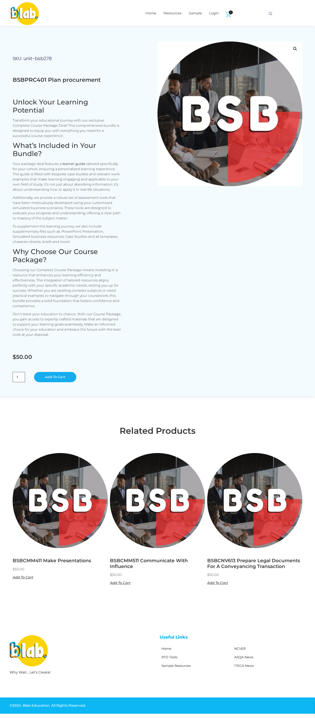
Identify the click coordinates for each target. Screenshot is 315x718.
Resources (173, 13)
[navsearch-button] (270, 13)
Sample (195, 13)
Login (214, 13)
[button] (295, 49)
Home (151, 13)
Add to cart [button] (23, 577)
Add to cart (55, 377)
